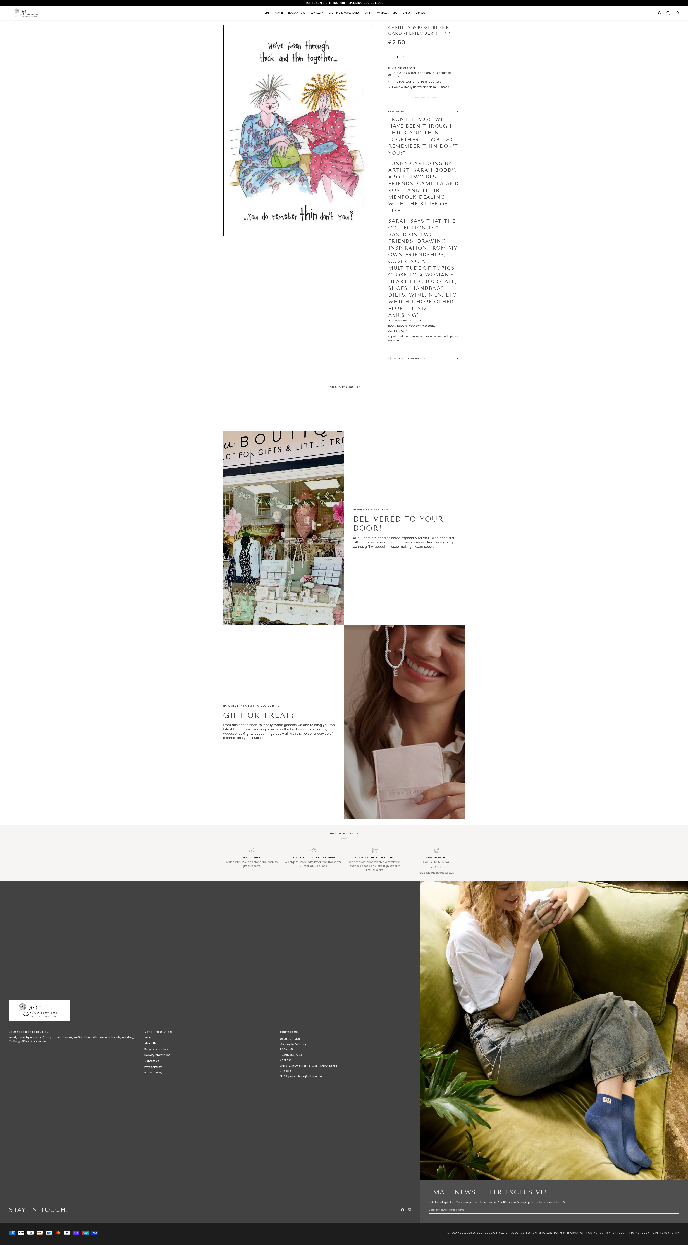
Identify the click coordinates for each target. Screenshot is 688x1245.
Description (397, 111)
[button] (317, 13)
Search (148, 1037)
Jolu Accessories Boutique (470, 1232)
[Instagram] (409, 1209)
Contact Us (151, 1061)
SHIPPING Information (409, 358)
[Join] (676, 1209)
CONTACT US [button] (289, 1032)
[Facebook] (402, 1209)
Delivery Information (157, 1055)
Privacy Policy (153, 1067)
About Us (150, 1043)
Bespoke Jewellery (156, 1049)
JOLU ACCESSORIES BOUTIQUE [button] (29, 1032)
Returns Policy (153, 1072)
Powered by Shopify (665, 1232)
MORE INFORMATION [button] (158, 1032)
